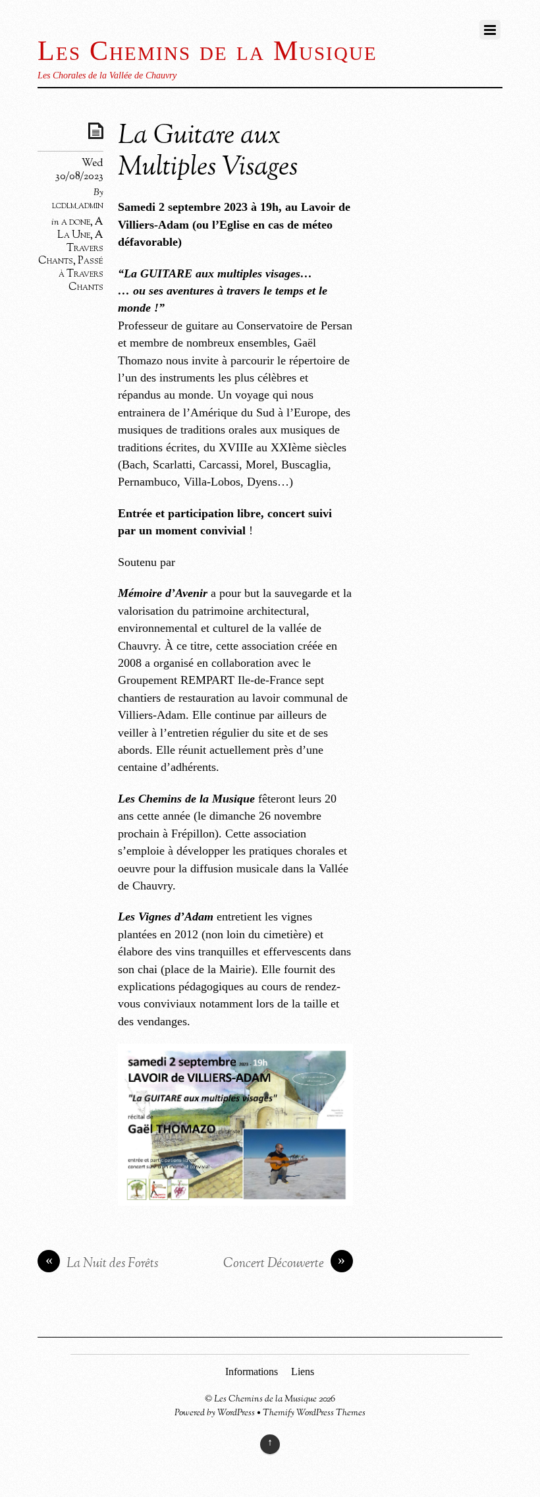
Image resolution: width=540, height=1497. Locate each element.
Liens (302, 1371)
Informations (251, 1371)
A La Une (80, 228)
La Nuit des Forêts (102, 1264)
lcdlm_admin (77, 205)
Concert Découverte (284, 1264)
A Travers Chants (70, 248)
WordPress (236, 1413)
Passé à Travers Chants (81, 274)
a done (75, 222)
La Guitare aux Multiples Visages (208, 152)
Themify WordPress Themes (314, 1413)
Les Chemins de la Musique (265, 1399)
